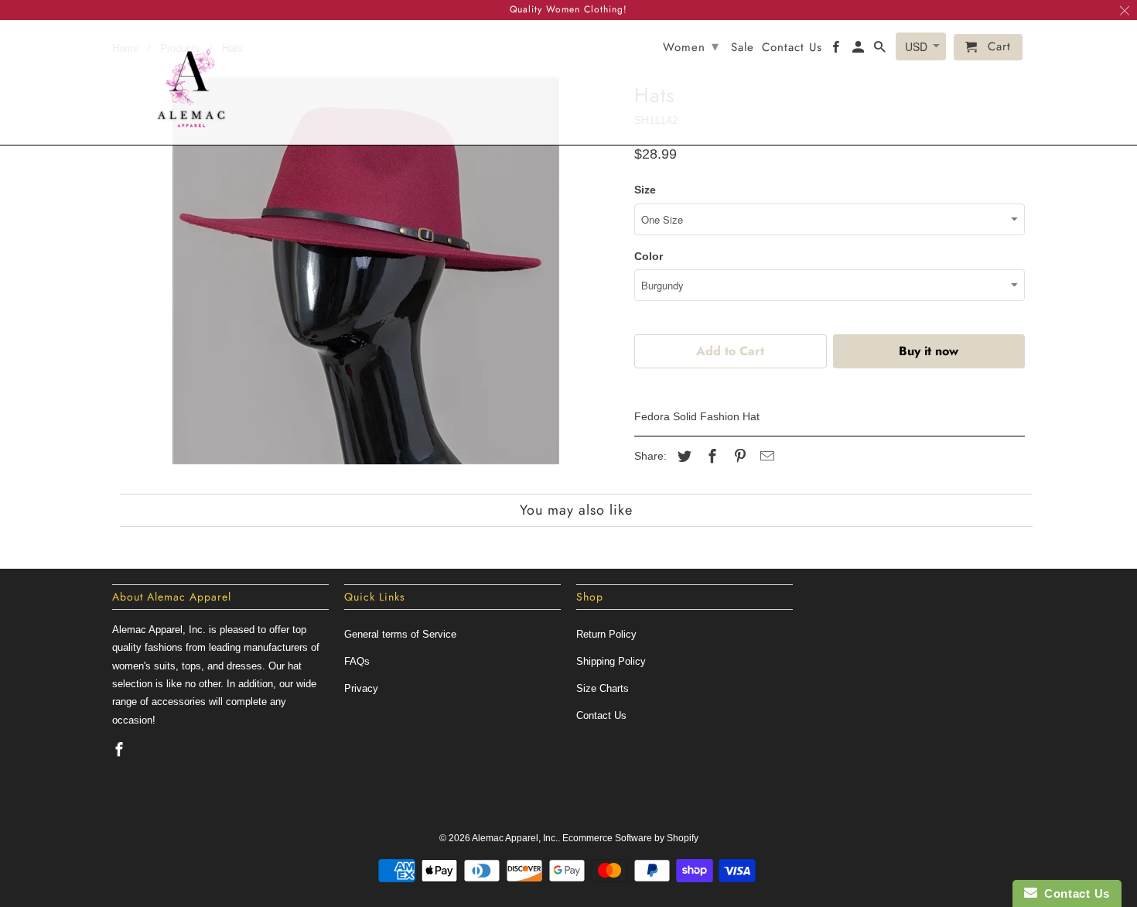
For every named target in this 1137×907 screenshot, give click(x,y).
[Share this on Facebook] (710, 456)
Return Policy (606, 634)
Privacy (361, 688)
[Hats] (365, 270)
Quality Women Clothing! (568, 9)
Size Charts (602, 688)
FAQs (357, 661)
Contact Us (601, 715)
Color (648, 256)
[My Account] (859, 50)
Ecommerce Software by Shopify (630, 838)
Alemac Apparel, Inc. (515, 838)
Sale (742, 48)
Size (645, 189)
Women (691, 46)
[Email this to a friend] (765, 456)
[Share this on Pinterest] (738, 456)
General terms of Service (400, 634)
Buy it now (928, 351)
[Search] (881, 50)
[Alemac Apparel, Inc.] (191, 82)
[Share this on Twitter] (682, 456)
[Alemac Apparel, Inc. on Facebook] (120, 750)
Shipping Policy (611, 661)
